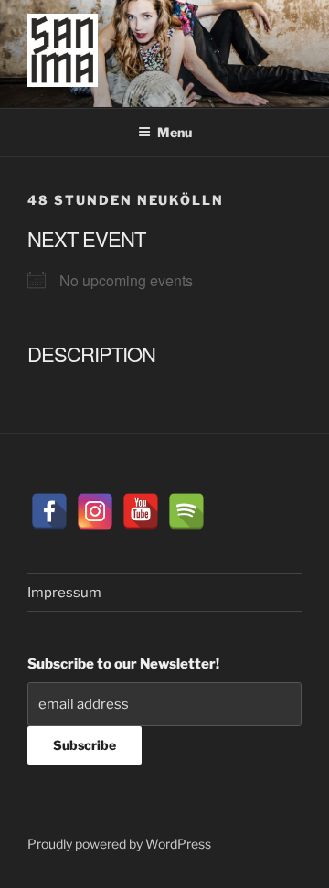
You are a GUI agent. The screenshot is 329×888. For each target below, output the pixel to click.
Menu (174, 132)
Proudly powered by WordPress (119, 843)
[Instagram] (95, 511)
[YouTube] (140, 511)
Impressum (64, 592)
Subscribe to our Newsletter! (123, 664)
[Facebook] (49, 511)
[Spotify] (186, 511)
